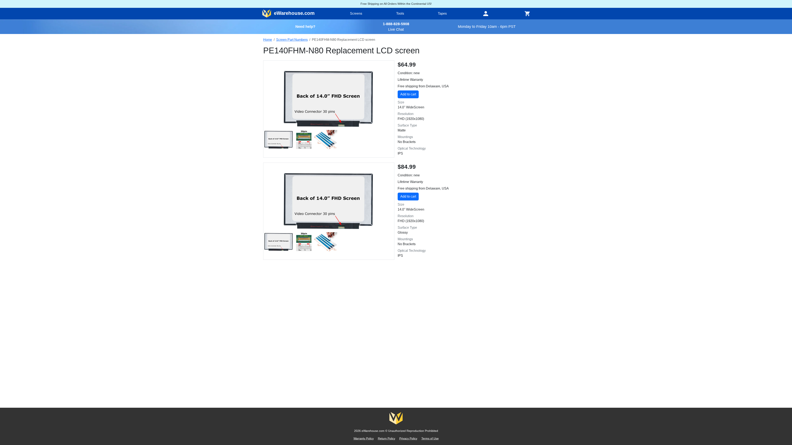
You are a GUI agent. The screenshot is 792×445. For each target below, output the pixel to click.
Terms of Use (430, 438)
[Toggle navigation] (486, 13)
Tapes (442, 13)
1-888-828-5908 (396, 24)
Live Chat (396, 29)
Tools (400, 13)
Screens (356, 13)
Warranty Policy (364, 438)
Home (267, 39)
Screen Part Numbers (292, 39)
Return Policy (386, 438)
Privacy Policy (408, 438)
